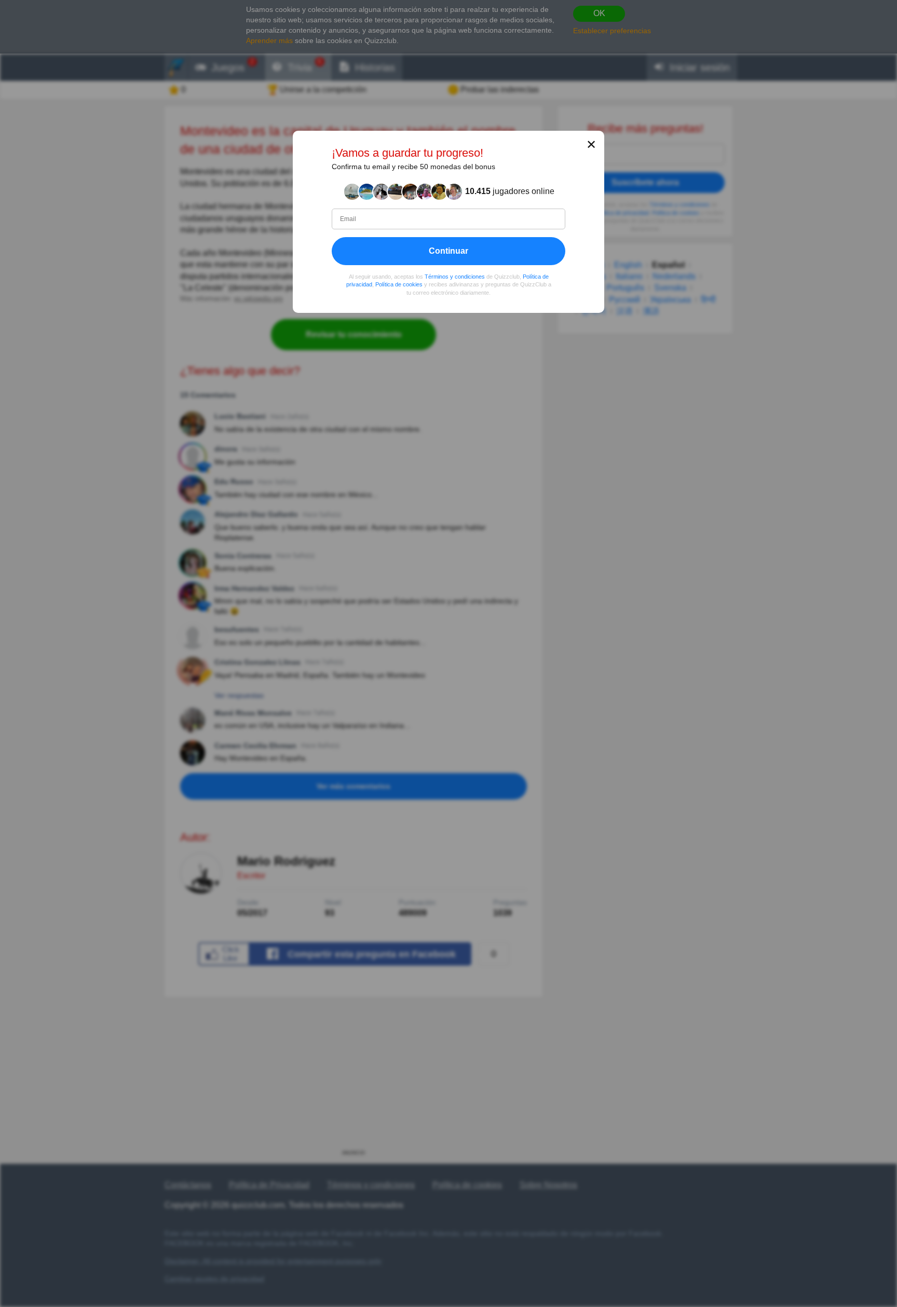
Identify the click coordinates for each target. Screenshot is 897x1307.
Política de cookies (399, 284)
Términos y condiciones (455, 276)
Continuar (448, 250)
